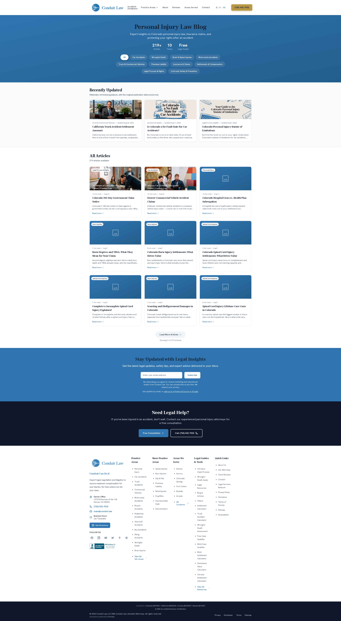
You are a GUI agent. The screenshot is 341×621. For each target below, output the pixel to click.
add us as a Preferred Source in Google (181, 391)
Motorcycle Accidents (208, 57)
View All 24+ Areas (139, 557)
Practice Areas (148, 7)
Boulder (179, 491)
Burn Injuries (160, 473)
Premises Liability (158, 64)
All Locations (180, 503)
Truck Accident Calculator (201, 516)
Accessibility (223, 515)
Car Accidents (139, 57)
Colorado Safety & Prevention (184, 71)
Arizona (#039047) (184, 606)
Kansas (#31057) (199, 606)
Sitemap (221, 510)
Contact (206, 7)
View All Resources (202, 588)
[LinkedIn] (98, 537)
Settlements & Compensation (209, 64)
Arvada (179, 496)
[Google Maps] (119, 537)
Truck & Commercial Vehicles (132, 64)
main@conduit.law (103, 511)
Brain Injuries (140, 550)
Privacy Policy (224, 492)
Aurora (179, 473)
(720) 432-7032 (241, 7)
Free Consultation (151, 433)
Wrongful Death (159, 57)
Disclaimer (222, 497)
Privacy (218, 615)
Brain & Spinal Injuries (182, 57)
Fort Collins (181, 486)
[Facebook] (92, 537)
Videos (200, 501)
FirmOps (111, 617)
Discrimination (161, 509)
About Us (222, 465)
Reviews (176, 7)
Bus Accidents (140, 529)
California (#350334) (168, 606)
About (165, 7)
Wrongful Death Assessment (202, 528)
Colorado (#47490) (152, 606)
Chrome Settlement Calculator (202, 577)
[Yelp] (126, 537)
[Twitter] (112, 537)
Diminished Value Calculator (201, 566)
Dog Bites (159, 496)
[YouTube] (105, 537)
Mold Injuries (160, 491)
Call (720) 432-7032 (184, 433)
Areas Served (191, 7)
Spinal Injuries (161, 469)
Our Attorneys (224, 470)
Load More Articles (169, 334)
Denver (179, 469)
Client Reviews (224, 474)
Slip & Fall (159, 478)
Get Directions (101, 525)
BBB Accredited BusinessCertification (171, 609)
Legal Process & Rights (154, 71)
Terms (238, 615)
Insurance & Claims (181, 64)
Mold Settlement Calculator (202, 555)
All (124, 57)
